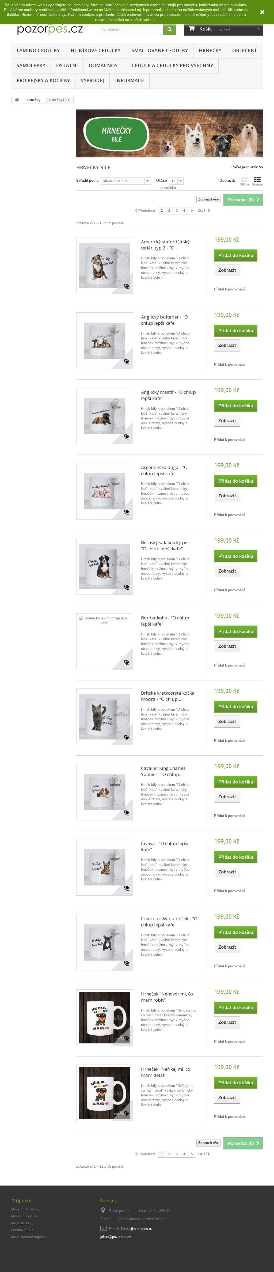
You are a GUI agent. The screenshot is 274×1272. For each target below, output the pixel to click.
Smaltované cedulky (159, 50)
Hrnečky (210, 50)
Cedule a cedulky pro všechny (172, 65)
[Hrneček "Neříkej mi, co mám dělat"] (104, 1093)
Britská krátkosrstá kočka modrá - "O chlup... (168, 696)
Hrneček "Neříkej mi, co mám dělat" (165, 1072)
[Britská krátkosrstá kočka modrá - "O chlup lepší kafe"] (104, 717)
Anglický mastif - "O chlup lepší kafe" (168, 395)
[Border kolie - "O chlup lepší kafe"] (104, 641)
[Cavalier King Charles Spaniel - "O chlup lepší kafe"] (104, 792)
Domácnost (105, 65)
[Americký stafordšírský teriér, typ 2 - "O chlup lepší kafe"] (104, 265)
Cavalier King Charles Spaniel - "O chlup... (163, 771)
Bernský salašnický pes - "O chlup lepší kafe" (166, 545)
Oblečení (244, 50)
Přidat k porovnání (229, 289)
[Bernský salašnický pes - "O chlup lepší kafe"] (104, 566)
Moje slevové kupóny (28, 1237)
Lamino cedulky (38, 50)
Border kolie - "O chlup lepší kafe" (165, 621)
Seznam (257, 184)
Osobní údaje (22, 1230)
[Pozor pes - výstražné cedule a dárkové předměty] (50, 25)
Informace (129, 80)
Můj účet (21, 1200)
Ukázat (161, 181)
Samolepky (31, 65)
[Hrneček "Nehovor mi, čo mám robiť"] (104, 1017)
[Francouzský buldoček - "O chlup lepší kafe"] (104, 942)
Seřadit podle (87, 181)
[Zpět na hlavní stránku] (17, 100)
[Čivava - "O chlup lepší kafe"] (104, 867)
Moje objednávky (25, 1209)
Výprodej (92, 80)
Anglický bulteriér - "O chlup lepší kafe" (164, 320)
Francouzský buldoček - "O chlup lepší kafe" (169, 921)
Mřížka (244, 184)
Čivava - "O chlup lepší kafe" (164, 846)
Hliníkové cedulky (95, 50)
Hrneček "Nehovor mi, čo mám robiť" (167, 997)
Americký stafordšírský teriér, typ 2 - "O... (165, 244)
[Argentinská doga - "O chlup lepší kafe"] (104, 491)
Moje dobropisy (24, 1216)
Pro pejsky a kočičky (43, 80)
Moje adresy (21, 1223)
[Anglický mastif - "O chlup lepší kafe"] (104, 416)
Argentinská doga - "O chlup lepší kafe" (164, 470)
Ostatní (67, 65)
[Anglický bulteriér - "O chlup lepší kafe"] (104, 340)
